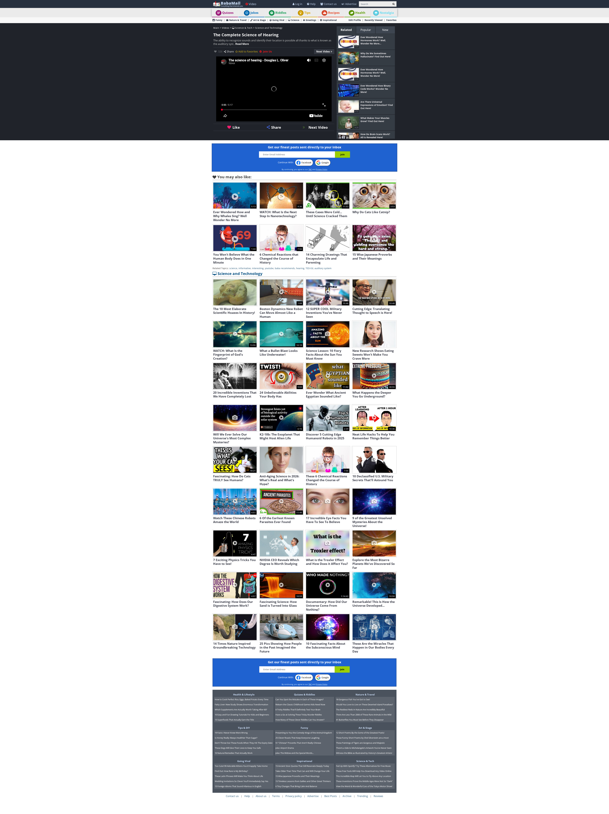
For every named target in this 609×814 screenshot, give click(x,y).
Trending (362, 796)
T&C (310, 169)
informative (245, 268)
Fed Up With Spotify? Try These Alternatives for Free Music (363, 766)
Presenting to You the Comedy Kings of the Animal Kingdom (303, 732)
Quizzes (227, 13)
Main (216, 27)
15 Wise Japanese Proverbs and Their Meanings (297, 776)
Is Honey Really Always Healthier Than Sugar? (236, 737)
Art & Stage (259, 20)
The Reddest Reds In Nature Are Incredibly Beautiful (360, 709)
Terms (276, 796)
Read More (242, 44)
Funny (219, 20)
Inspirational (330, 20)
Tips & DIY (244, 727)
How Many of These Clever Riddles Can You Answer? (299, 719)
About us (261, 796)
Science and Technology (268, 27)
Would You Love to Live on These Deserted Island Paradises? (364, 704)
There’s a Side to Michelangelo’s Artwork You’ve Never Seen (364, 747)
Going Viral (278, 20)
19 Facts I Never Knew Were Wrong (231, 732)
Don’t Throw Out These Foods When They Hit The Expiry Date (243, 742)
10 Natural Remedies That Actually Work (233, 753)
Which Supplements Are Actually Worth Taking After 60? (241, 709)
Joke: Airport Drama (284, 747)
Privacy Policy (321, 169)
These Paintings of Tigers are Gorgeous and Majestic (360, 742)
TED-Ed (309, 268)
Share (230, 51)
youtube (269, 268)
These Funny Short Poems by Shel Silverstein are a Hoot (362, 737)
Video (252, 4)
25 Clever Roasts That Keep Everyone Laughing (297, 737)
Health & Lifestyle (244, 694)
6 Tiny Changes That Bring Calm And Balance (296, 786)
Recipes (334, 13)
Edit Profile (355, 20)
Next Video (323, 51)
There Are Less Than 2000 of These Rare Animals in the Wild (363, 714)
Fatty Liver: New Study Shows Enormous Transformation (241, 704)
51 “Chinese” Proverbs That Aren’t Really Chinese (298, 742)
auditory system (322, 268)
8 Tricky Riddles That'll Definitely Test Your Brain (297, 709)
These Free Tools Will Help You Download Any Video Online (363, 771)
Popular (365, 30)
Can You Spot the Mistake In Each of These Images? (299, 699)
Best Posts (330, 796)
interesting (258, 268)
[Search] (393, 4)
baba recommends (285, 268)
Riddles (280, 13)
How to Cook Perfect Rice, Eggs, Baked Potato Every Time (241, 699)
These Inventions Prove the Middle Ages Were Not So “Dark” (364, 781)
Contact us (330, 4)
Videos (225, 27)
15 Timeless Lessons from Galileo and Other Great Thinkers (303, 781)
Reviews (378, 796)
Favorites (391, 20)
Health (360, 13)
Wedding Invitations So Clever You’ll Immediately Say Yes (241, 781)
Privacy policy (293, 796)
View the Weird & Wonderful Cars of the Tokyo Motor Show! (364, 786)
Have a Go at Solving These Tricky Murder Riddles (298, 714)
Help (313, 4)
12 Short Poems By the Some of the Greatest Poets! (360, 732)
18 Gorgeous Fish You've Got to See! (353, 699)
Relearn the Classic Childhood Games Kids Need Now (300, 704)
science (233, 268)
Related (346, 30)
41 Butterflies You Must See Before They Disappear (360, 719)
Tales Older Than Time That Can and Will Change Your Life (302, 771)
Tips (307, 13)
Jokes (254, 13)
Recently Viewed (374, 20)
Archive (347, 796)
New (385, 30)
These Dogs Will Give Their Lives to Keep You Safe (238, 747)
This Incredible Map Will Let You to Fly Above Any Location (363, 776)
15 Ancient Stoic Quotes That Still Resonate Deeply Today (302, 766)
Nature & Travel (237, 20)
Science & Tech (243, 27)
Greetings (311, 20)
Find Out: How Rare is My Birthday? (231, 771)
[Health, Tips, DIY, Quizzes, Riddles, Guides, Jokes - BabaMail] (228, 3)
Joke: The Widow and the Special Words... (294, 753)
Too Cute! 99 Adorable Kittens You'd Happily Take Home (241, 766)
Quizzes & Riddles (304, 694)
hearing (300, 268)
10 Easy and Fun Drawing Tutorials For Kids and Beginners (242, 714)
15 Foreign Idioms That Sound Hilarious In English (238, 786)
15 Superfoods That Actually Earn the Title (234, 719)
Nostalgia (387, 13)
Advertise (351, 4)
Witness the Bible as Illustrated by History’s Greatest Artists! (364, 753)
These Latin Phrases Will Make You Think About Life (239, 776)
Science (295, 20)
